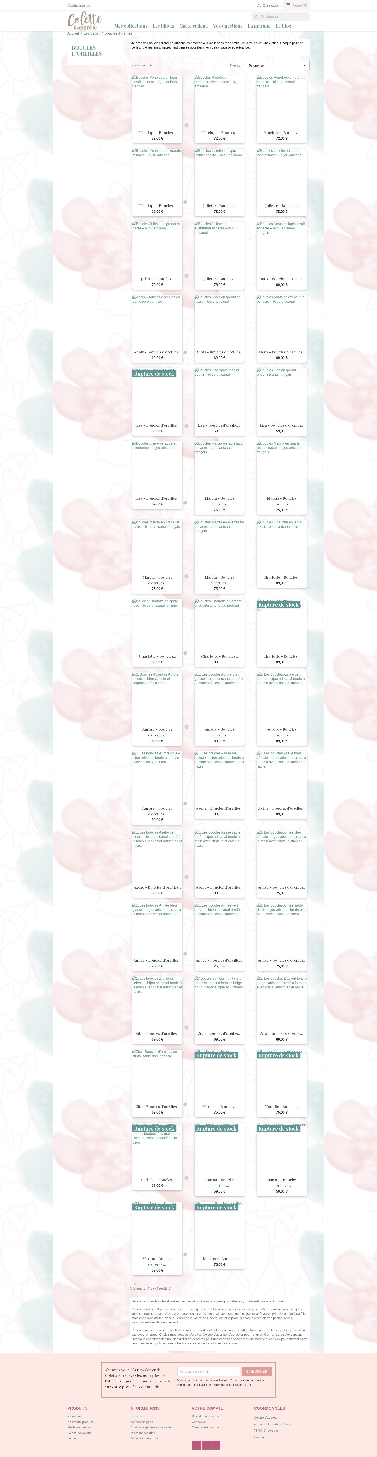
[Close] (259, 715)
